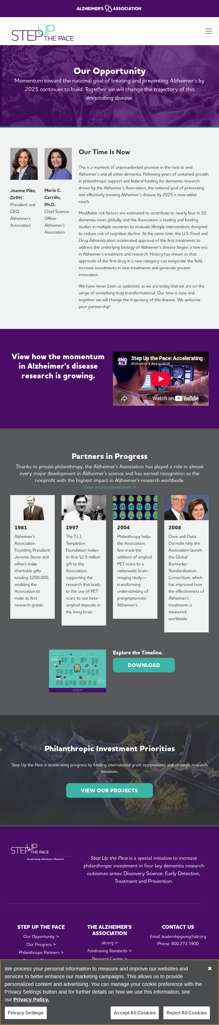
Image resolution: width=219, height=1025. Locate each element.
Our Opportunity (38, 936)
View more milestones (107, 487)
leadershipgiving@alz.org (184, 936)
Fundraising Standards (107, 950)
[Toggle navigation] (209, 31)
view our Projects (109, 790)
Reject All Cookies (187, 1012)
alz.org (107, 942)
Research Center (107, 958)
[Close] (210, 968)
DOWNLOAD (144, 665)
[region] (109, 992)
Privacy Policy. (31, 999)
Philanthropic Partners (39, 952)
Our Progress (39, 944)
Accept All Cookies (135, 1012)
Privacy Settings (26, 1012)
